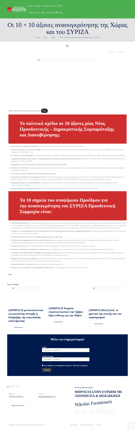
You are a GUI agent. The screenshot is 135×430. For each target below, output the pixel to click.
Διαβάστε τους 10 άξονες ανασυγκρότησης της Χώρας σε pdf (24, 111)
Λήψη (44, 111)
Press (45, 37)
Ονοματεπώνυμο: (48, 356)
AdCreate (41, 425)
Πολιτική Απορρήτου (87, 425)
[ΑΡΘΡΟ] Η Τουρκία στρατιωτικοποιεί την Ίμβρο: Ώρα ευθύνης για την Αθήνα (66, 312)
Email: (44, 347)
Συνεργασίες (74, 425)
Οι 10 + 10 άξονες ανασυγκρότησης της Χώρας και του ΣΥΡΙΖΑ (79, 37)
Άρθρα (53, 37)
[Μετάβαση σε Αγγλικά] (59, 12)
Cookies (98, 425)
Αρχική (37, 37)
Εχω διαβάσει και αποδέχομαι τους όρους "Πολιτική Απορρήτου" (66, 365)
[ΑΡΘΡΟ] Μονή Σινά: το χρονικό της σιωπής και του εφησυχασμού (105, 314)
